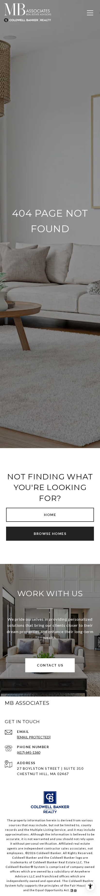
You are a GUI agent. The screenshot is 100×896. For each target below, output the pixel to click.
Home (50, 515)
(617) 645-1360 (28, 752)
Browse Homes (50, 533)
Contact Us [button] (50, 665)
